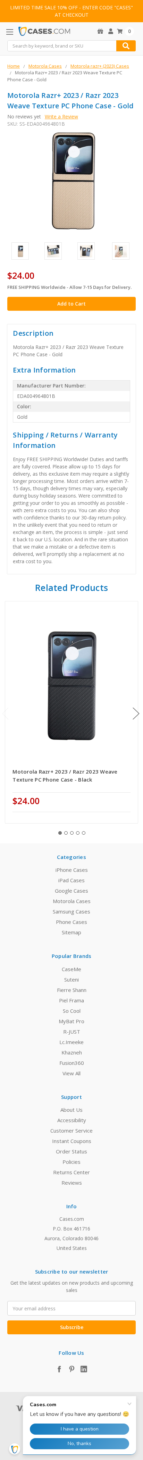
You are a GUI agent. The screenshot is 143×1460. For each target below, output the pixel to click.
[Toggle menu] (9, 31)
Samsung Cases (71, 911)
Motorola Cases (72, 901)
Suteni (71, 979)
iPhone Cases (72, 869)
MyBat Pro (71, 1021)
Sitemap (71, 932)
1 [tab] (60, 833)
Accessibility (71, 1120)
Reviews (71, 1182)
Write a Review (61, 116)
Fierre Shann (71, 989)
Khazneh (71, 1052)
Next (136, 713)
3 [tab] (72, 833)
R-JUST (71, 1031)
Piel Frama (71, 1000)
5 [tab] (83, 833)
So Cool (72, 1010)
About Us (71, 1109)
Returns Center (71, 1172)
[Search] (126, 45)
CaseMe (71, 969)
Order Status (71, 1151)
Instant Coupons (71, 1140)
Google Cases (71, 890)
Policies (71, 1161)
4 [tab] (77, 833)
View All (71, 1073)
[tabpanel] (72, 712)
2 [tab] (66, 833)
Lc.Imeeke (71, 1041)
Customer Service (71, 1130)
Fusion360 (71, 1062)
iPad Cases (71, 880)
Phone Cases (71, 921)
